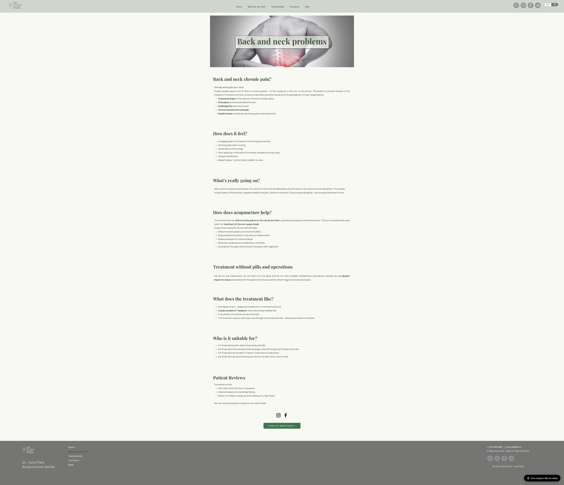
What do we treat (75, 452)
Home (71, 447)
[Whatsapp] (516, 5)
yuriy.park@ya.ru (514, 447)
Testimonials (75, 456)
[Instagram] (523, 5)
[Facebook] (530, 5)
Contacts (73, 460)
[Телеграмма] (538, 5)
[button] (256, 7)
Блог (71, 465)
